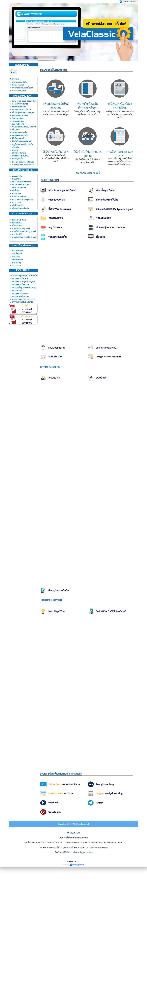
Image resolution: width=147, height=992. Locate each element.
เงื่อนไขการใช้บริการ (63, 852)
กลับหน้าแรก (74, 833)
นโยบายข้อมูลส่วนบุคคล (83, 852)
